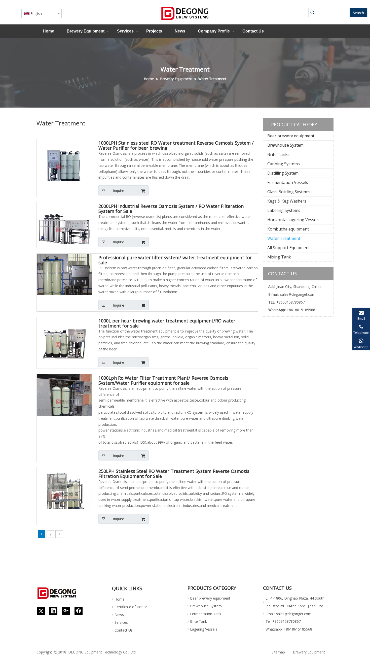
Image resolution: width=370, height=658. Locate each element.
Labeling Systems (283, 210)
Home (48, 31)
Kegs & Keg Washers (286, 201)
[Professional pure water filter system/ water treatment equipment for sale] (64, 281)
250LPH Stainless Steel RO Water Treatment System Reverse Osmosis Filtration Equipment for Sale (173, 474)
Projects (154, 31)
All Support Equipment (288, 247)
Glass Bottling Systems (288, 191)
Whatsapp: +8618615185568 (289, 629)
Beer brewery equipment (290, 136)
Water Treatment (283, 238)
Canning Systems (283, 164)
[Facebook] (79, 611)
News (180, 31)
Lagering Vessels (203, 629)
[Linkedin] (53, 611)
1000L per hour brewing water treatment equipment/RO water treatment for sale (166, 323)
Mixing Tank (279, 257)
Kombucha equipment (288, 229)
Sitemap (278, 652)
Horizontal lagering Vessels (293, 219)
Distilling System (283, 173)
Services (125, 31)
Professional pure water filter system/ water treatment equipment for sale (175, 260)
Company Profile (214, 31)
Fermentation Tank (205, 613)
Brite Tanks (278, 154)
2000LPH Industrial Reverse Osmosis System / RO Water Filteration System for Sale (171, 209)
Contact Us (253, 31)
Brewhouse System (285, 145)
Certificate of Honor (131, 606)
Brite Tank (198, 621)
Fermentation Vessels (287, 182)
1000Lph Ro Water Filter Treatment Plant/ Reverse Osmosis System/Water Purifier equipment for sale (163, 380)
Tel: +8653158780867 (283, 621)
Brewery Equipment (85, 31)
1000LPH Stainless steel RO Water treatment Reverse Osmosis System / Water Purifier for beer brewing (176, 145)
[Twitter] (41, 611)
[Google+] (66, 611)
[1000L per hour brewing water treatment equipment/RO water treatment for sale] (64, 344)
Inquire (118, 190)
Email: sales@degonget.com (288, 613)
